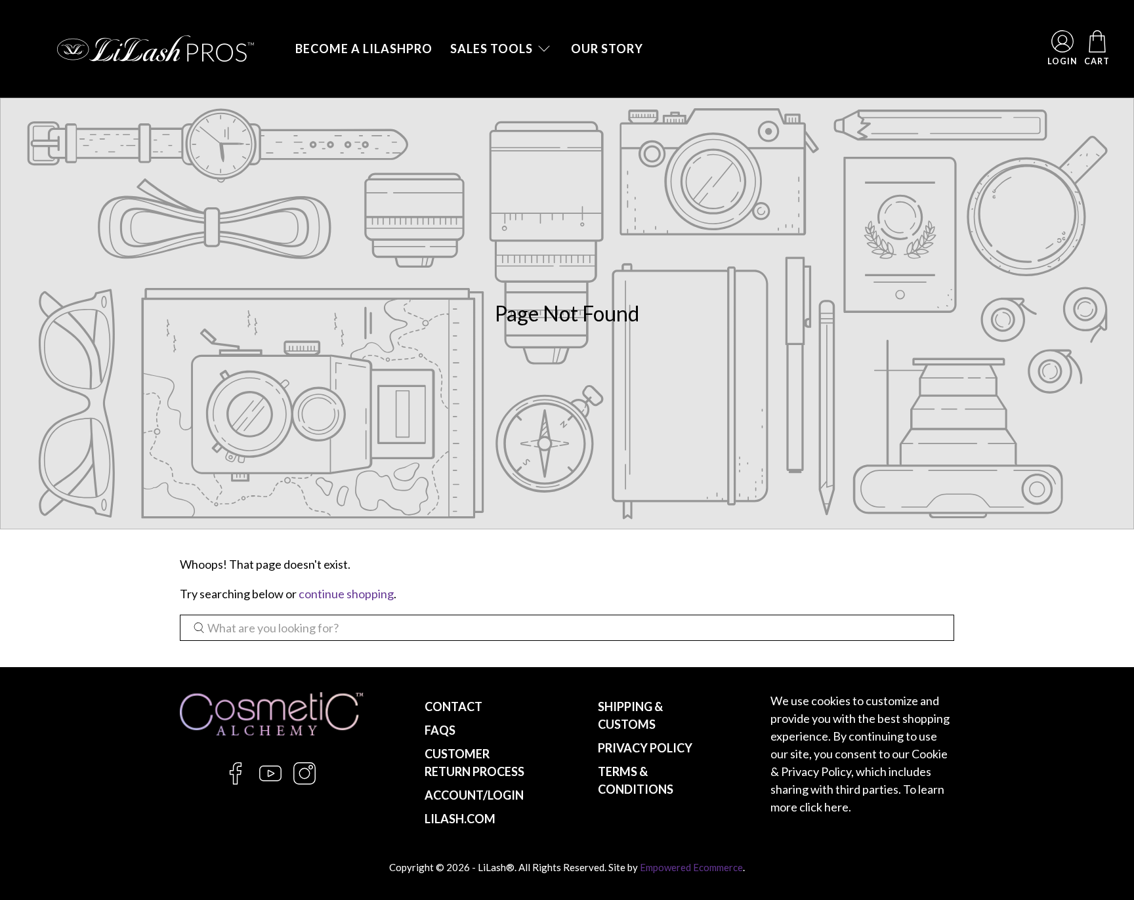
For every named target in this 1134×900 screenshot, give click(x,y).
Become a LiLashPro (363, 48)
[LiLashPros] (155, 48)
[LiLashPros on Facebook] (235, 780)
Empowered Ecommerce (691, 867)
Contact (453, 706)
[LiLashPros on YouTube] (270, 780)
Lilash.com (460, 818)
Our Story (607, 48)
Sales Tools (491, 48)
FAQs (440, 730)
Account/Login (474, 795)
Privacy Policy (645, 748)
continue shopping (346, 593)
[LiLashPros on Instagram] (304, 780)
